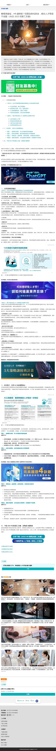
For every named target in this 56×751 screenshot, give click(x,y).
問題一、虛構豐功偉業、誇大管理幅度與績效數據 (20, 131)
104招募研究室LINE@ (6, 549)
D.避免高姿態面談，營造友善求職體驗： (20, 112)
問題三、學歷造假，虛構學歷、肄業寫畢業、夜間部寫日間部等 (23, 135)
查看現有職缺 (4, 721)
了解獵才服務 (4, 732)
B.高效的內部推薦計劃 (15, 121)
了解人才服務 (4, 723)
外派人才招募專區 (5, 736)
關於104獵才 (4, 742)
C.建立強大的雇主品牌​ (15, 123)
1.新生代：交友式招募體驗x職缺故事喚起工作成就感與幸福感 (23, 103)
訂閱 (28, 694)
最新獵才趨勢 (4, 734)
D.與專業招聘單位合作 (16, 125)
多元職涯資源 (4, 725)
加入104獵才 (4, 745)
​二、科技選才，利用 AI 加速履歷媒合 (13, 128)
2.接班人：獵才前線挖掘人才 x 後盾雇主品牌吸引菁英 (21, 116)
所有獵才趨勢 (4, 8)
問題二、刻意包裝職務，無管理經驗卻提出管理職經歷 (21, 133)
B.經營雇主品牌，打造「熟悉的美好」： (20, 108)
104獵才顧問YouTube (7, 552)
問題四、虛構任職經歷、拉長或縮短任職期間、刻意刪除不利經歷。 (24, 137)
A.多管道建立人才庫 (15, 119)
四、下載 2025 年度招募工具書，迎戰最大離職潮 (16, 141)
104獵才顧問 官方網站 (7, 546)
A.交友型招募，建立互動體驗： (18, 106)
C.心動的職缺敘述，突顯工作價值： (19, 110)
